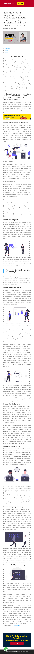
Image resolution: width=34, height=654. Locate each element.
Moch (6, 28)
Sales (15, 28)
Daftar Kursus (17, 643)
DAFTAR (20, 3)
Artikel (11, 28)
